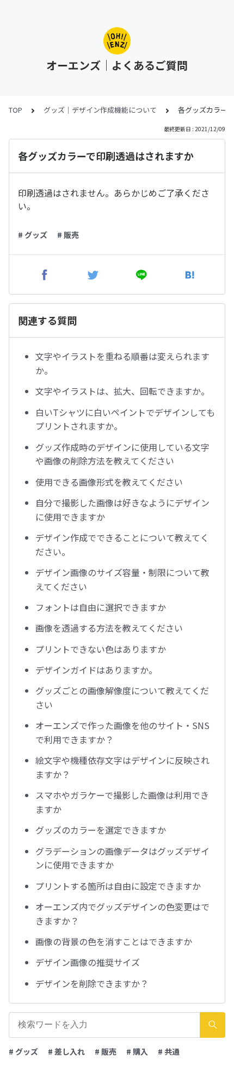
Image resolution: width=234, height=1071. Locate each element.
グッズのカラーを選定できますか (100, 829)
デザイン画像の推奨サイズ (87, 962)
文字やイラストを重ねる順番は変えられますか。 (122, 363)
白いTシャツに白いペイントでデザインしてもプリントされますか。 (125, 419)
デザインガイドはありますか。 (96, 669)
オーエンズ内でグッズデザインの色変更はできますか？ (122, 913)
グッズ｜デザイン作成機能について (100, 110)
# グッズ (32, 234)
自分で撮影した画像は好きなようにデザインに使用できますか (122, 509)
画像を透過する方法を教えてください (109, 627)
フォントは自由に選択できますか (100, 607)
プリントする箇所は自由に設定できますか (118, 885)
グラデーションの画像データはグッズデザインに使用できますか (122, 858)
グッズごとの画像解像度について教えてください (122, 697)
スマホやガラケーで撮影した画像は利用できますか (122, 802)
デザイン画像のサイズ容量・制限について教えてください (122, 579)
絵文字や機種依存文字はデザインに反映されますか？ (122, 767)
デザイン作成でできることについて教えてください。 (122, 544)
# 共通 (169, 1051)
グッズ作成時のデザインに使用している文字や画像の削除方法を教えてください (122, 454)
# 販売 (68, 234)
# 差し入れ (66, 1051)
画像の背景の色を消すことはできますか (113, 941)
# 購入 (137, 1051)
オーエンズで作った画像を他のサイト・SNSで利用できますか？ (122, 732)
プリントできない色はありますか (100, 649)
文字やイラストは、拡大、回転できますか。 (122, 390)
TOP (15, 110)
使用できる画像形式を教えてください (109, 481)
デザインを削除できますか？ (92, 983)
